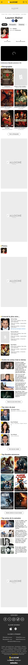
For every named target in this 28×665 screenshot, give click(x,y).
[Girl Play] (7, 118)
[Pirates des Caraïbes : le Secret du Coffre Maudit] (20, 97)
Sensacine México (12, 641)
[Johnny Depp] (5, 324)
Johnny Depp (14, 319)
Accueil (3, 14)
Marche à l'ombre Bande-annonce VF (21, 490)
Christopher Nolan (15, 409)
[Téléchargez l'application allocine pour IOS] (11, 628)
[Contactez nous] (23, 619)
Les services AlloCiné (10, 651)
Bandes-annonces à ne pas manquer (14, 512)
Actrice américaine (16, 14)
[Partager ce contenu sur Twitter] (16, 20)
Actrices (10, 14)
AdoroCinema (19, 639)
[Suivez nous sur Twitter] (10, 619)
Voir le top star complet (14, 449)
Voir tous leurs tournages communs (18, 328)
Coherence (7, 86)
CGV (6, 648)
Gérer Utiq (19, 651)
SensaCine (19, 637)
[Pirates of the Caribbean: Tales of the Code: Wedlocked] (20, 77)
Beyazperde (6, 639)
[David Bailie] (5, 350)
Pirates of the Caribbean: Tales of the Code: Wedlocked (20, 86)
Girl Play (7, 128)
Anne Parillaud (14, 422)
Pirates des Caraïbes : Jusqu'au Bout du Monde (7, 107)
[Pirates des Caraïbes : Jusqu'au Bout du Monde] (7, 97)
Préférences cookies (22, 648)
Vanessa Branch (14, 331)
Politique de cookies (12, 648)
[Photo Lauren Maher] (4, 251)
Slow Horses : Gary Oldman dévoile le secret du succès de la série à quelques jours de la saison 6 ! (21, 394)
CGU (2, 648)
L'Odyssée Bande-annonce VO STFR (21, 507)
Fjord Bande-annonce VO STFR (7, 490)
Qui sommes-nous (10, 646)
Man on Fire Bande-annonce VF (21, 472)
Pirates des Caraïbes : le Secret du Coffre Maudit (20, 107)
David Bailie (13, 344)
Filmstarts (5, 637)
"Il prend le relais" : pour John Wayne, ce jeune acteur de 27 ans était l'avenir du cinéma (21, 540)
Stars (6, 14)
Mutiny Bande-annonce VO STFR (7, 507)
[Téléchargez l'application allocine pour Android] (16, 628)
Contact (3, 646)
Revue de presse (18, 649)
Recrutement (18, 646)
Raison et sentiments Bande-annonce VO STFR (7, 472)
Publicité (24, 646)
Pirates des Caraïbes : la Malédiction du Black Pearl (20, 128)
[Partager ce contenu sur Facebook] (13, 20)
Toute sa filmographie (14, 134)
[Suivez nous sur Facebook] (5, 619)
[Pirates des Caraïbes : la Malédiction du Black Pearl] (20, 118)
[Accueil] (12, 2)
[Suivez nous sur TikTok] (18, 619)
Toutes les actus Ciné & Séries (14, 401)
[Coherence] (7, 77)
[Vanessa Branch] (5, 337)
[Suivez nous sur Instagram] (14, 619)
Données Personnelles (8, 649)
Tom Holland (14, 434)
